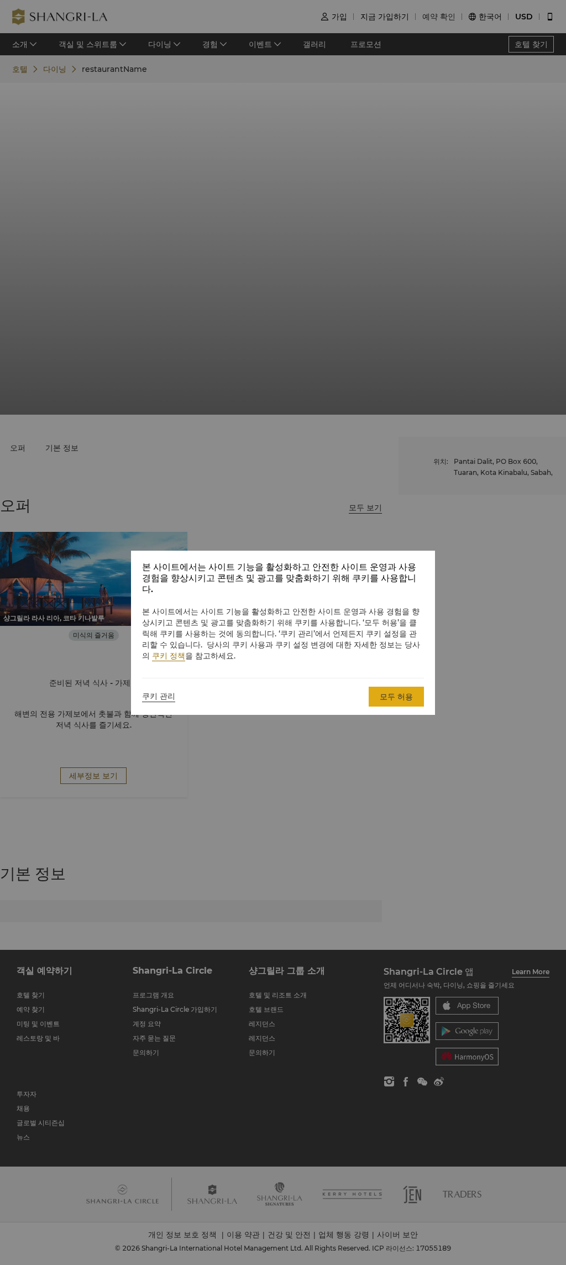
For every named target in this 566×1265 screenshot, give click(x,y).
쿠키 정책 (168, 656)
